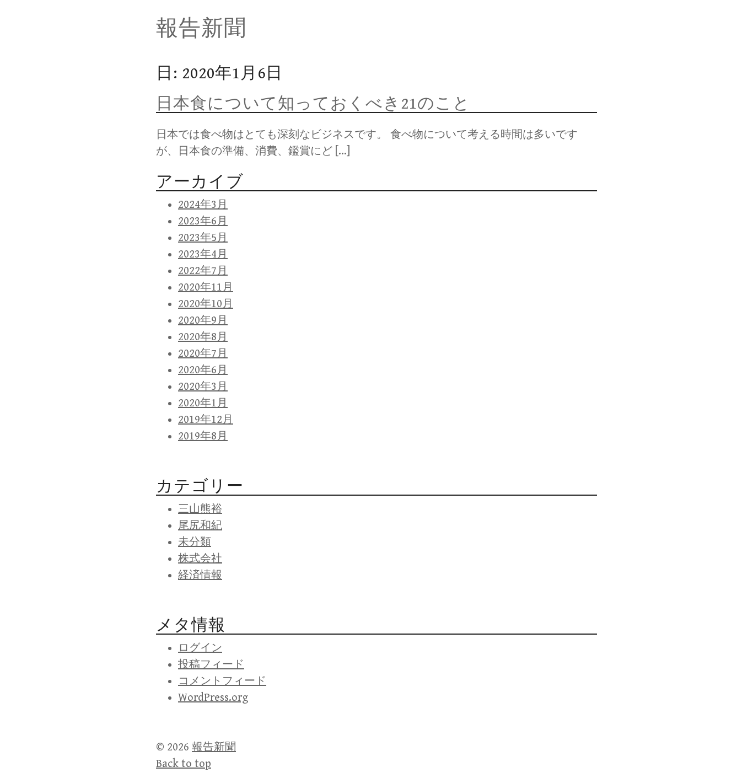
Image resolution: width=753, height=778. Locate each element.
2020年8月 (203, 337)
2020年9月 (203, 320)
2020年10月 (205, 304)
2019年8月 (203, 436)
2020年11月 (205, 287)
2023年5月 (203, 238)
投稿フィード (211, 664)
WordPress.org (213, 697)
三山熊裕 (200, 509)
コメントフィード (222, 681)
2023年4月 (203, 254)
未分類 (194, 542)
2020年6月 (203, 370)
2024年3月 (203, 204)
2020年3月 (203, 386)
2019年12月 (205, 420)
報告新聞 (201, 28)
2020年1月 (203, 403)
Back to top (183, 764)
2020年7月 (203, 353)
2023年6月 (203, 221)
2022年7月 (203, 271)
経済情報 (200, 575)
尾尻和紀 (200, 525)
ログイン (200, 648)
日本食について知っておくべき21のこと (313, 103)
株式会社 (200, 558)
